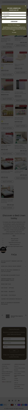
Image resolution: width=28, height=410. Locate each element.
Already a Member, (14, 25)
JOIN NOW (14, 21)
